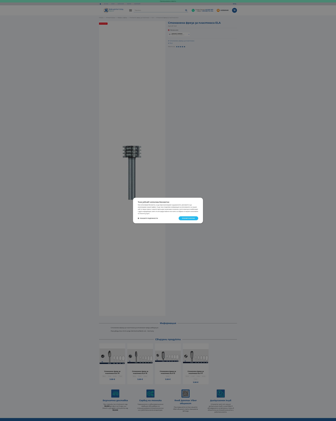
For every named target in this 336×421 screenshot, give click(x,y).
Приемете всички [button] (188, 218)
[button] (148, 218)
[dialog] (168, 210)
